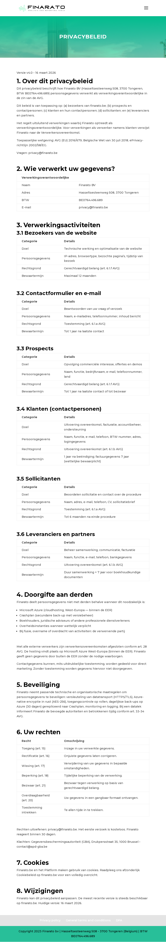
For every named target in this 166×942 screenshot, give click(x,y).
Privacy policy (50, 920)
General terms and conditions (88, 920)
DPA (119, 920)
